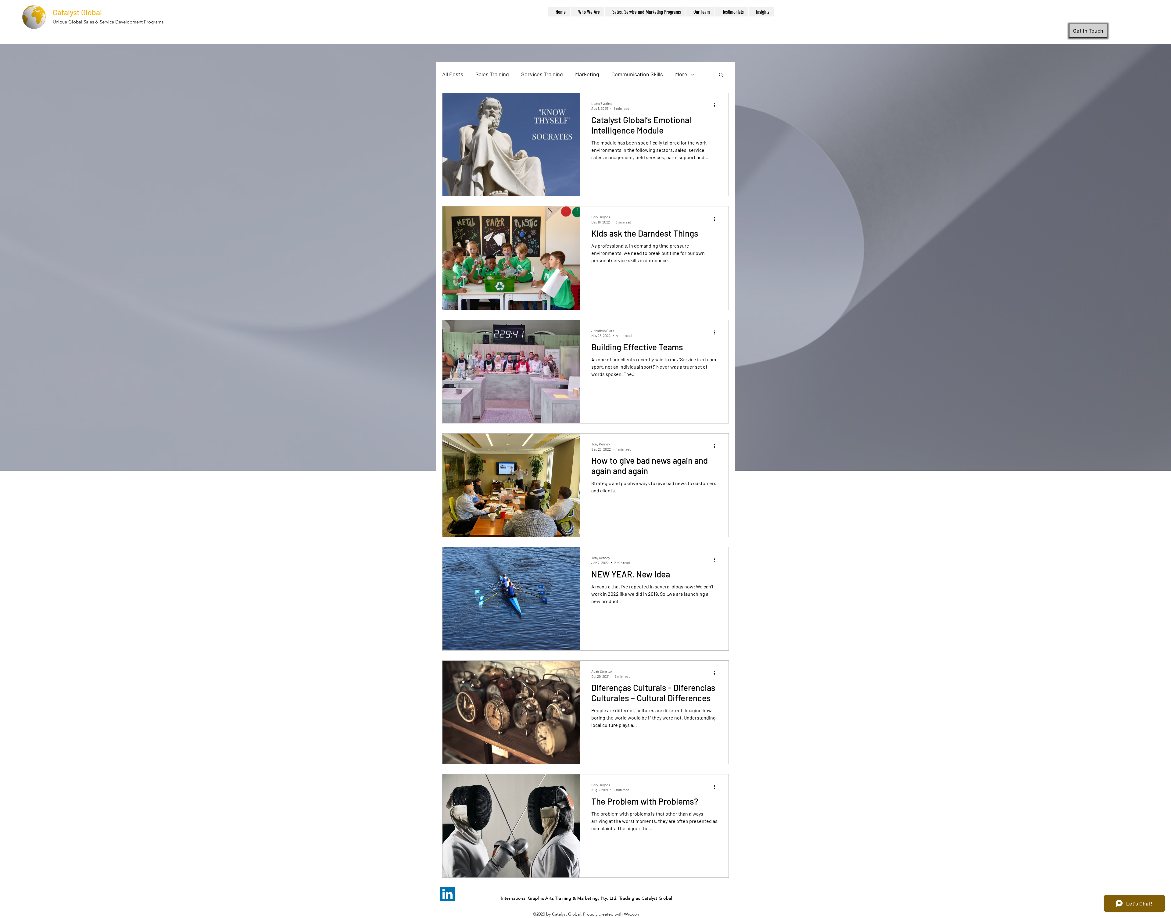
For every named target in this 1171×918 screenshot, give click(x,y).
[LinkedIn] (447, 894)
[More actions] (716, 105)
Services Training (542, 74)
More (681, 74)
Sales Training (492, 74)
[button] (721, 75)
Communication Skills (637, 74)
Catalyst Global (77, 12)
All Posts (452, 74)
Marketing (587, 74)
